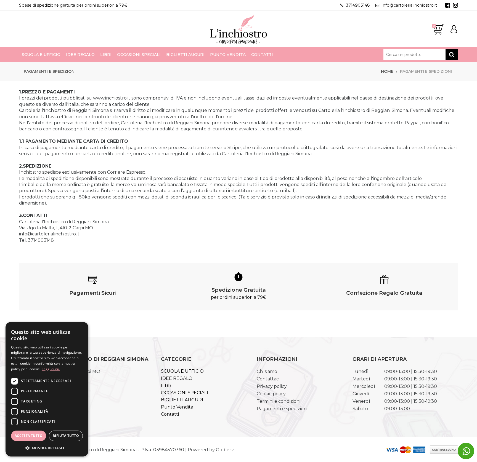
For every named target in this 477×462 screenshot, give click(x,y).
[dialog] (47, 389)
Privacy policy (272, 386)
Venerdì (361, 401)
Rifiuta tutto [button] (66, 435)
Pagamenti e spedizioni (426, 71)
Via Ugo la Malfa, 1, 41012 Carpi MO (56, 227)
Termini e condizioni (278, 401)
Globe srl (226, 449)
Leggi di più (51, 369)
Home (387, 71)
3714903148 (358, 5)
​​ (466, 451)
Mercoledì (364, 386)
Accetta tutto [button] (29, 435)
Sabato (360, 408)
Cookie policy (271, 393)
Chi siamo (267, 371)
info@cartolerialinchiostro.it (409, 5)
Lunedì (361, 371)
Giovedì (361, 393)
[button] (47, 448)
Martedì (361, 379)
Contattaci (268, 379)
